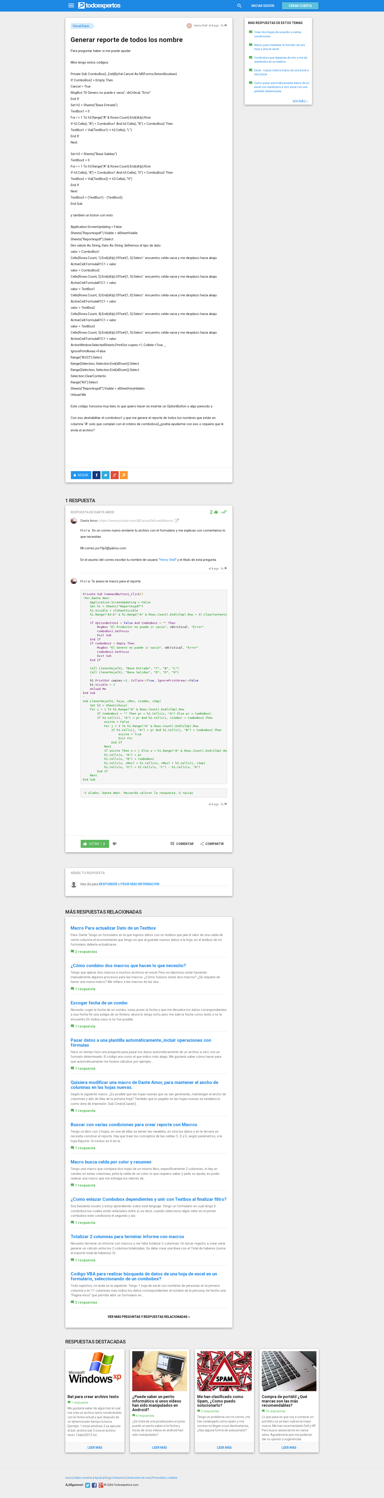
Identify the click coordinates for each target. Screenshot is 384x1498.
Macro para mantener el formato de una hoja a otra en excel (279, 47)
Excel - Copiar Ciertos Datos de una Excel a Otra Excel (281, 72)
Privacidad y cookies (164, 1477)
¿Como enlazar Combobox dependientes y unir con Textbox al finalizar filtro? (149, 1199)
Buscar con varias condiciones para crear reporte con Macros (134, 1124)
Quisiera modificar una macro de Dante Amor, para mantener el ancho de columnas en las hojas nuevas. (144, 1085)
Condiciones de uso (137, 1477)
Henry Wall (167, 560)
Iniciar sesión (262, 6)
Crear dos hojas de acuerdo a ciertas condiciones (277, 34)
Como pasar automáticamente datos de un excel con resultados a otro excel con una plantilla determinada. (281, 87)
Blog (107, 1477)
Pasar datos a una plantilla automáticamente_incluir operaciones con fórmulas (141, 1043)
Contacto (117, 1477)
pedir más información (139, 884)
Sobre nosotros (83, 1477)
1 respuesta (85, 989)
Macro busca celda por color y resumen (111, 1162)
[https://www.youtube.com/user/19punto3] (176, 520)
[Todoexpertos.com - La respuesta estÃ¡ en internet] (99, 5)
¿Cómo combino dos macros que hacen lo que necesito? (128, 965)
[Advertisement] (149, 452)
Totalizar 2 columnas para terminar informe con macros (127, 1236)
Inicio (68, 1477)
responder (108, 884)
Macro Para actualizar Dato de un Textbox (113, 928)
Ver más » (300, 101)
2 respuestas (86, 952)
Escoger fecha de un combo (99, 1003)
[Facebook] (94, 1485)
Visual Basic (81, 26)
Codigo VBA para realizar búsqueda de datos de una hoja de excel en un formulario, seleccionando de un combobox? (144, 1276)
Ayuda (98, 1477)
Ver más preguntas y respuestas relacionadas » (149, 1317)
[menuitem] (96, 475)
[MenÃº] (71, 5)
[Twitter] (87, 1485)
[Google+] (100, 1485)
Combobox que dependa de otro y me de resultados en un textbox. (280, 60)
